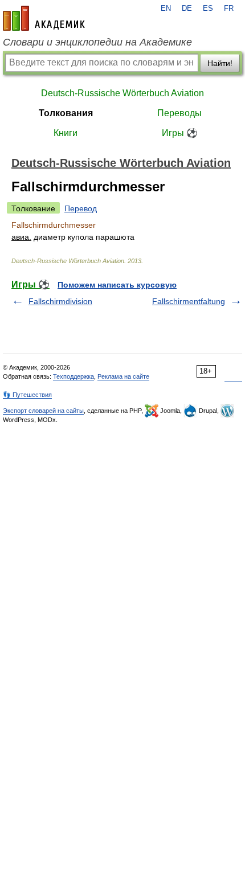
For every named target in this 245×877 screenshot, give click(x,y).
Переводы (179, 113)
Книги (65, 133)
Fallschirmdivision (60, 301)
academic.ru (44, 18)
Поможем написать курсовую (117, 284)
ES (208, 9)
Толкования (66, 113)
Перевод (80, 208)
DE (187, 9)
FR (229, 9)
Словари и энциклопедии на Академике (97, 42)
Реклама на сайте (123, 376)
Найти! (219, 63)
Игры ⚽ (180, 133)
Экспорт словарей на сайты (43, 410)
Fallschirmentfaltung (188, 301)
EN (166, 9)
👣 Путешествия (27, 394)
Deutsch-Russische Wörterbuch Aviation (122, 93)
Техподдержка (73, 376)
